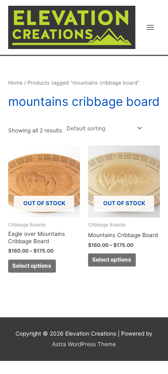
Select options (31, 265)
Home (15, 83)
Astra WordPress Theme (84, 344)
